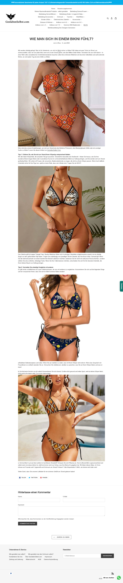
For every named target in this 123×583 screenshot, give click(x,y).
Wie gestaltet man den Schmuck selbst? (40, 554)
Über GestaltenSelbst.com (33, 557)
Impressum (48, 557)
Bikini (59, 50)
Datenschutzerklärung (51, 559)
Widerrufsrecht (30, 559)
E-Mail (65, 496)
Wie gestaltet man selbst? (17, 554)
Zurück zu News (63, 537)
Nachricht (21, 505)
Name (20, 496)
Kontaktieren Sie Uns (15, 557)
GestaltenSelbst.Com (54, 150)
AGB (39, 559)
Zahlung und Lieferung (16, 559)
